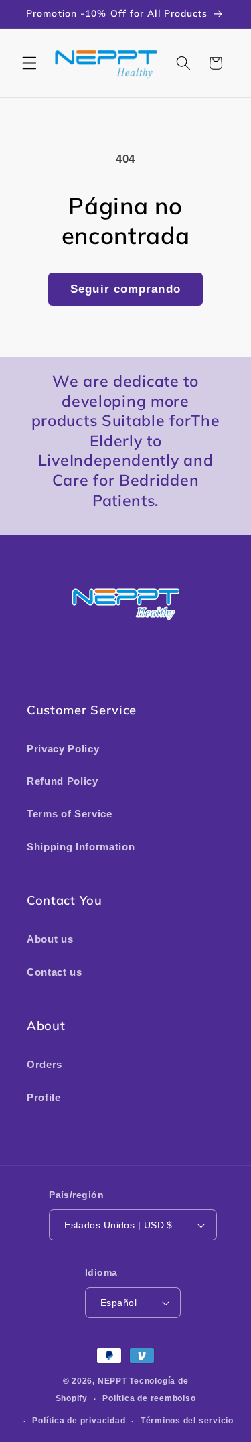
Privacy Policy (63, 749)
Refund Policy (62, 781)
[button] (29, 63)
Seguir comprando (125, 289)
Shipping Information (81, 846)
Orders (44, 1064)
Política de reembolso (148, 1398)
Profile (44, 1097)
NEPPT (114, 1381)
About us (50, 939)
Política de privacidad (78, 1420)
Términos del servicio (187, 1420)
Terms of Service (69, 814)
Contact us (54, 972)
